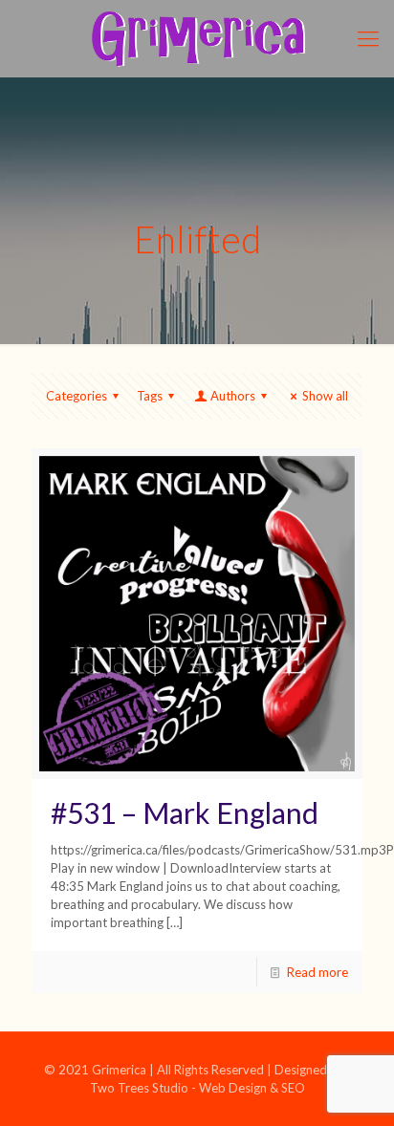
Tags (150, 395)
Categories (76, 395)
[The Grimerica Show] (197, 38)
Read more (317, 972)
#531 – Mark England (184, 812)
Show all (325, 395)
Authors (232, 395)
